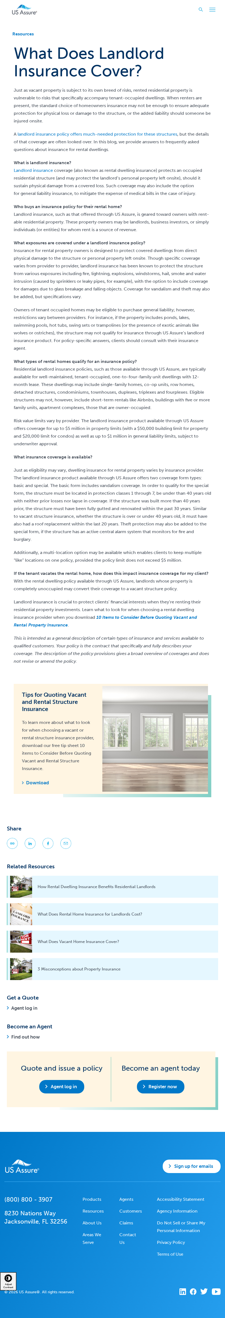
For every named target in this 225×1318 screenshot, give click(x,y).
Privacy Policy (171, 1242)
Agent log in (24, 1008)
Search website (201, 9)
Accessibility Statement (180, 1199)
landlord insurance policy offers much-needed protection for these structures (97, 134)
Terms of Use (170, 1254)
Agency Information (177, 1211)
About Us (92, 1222)
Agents (126, 1199)
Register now (162, 1086)
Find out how (25, 1037)
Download (37, 782)
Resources (23, 34)
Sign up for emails (193, 1166)
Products (92, 1199)
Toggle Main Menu (212, 9)
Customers (130, 1211)
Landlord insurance (33, 170)
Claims (126, 1222)
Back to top (112, 1309)
